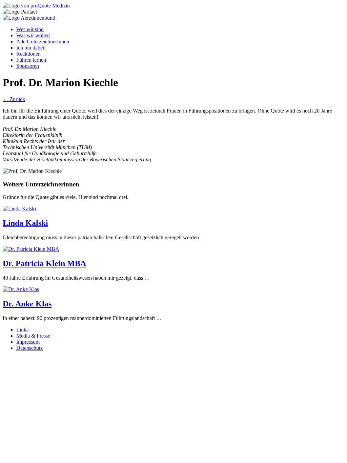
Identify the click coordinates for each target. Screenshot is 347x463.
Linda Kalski (25, 223)
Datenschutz (29, 348)
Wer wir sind (30, 29)
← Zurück (14, 99)
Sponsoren (27, 66)
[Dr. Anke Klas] (21, 289)
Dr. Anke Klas (27, 303)
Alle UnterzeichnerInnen (42, 41)
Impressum (28, 342)
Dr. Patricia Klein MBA (44, 263)
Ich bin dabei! (31, 48)
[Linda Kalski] (19, 209)
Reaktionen (28, 54)
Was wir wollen (33, 35)
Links (22, 330)
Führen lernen (31, 60)
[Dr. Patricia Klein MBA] (31, 249)
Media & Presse (33, 336)
